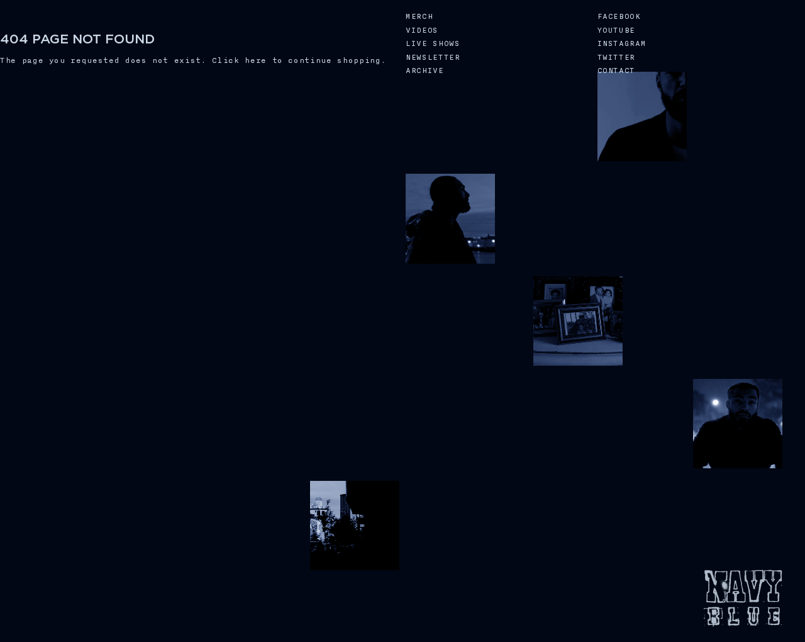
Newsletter (433, 58)
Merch (419, 17)
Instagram (622, 44)
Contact (616, 71)
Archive (425, 71)
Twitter (616, 58)
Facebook (619, 17)
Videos (422, 30)
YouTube (616, 30)
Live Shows (433, 44)
